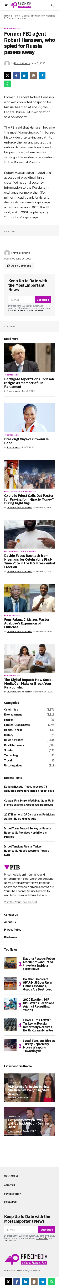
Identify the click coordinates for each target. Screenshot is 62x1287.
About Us (10, 922)
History (8, 735)
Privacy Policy (20, 310)
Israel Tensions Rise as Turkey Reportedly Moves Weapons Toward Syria (26, 850)
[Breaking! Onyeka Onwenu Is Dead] (29, 417)
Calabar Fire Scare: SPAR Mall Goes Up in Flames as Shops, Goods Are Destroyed (37, 984)
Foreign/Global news (17, 725)
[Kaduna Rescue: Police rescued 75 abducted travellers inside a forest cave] (10, 963)
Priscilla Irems (14, 1131)
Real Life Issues (12, 491)
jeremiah (12, 1097)
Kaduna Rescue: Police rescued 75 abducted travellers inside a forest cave (39, 964)
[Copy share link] (33, 75)
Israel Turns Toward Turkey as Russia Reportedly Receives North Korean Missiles (27, 832)
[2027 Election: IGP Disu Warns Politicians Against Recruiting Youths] (10, 1004)
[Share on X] (7, 75)
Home (7, 15)
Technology (11, 755)
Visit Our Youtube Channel (20, 902)
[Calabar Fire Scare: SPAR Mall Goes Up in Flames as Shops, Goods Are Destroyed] (10, 983)
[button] (6, 5)
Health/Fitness (13, 730)
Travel (8, 760)
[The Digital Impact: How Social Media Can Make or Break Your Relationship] (29, 658)
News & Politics (13, 740)
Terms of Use (37, 310)
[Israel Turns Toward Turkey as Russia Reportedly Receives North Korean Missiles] (10, 1024)
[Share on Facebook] (16, 75)
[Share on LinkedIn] (24, 75)
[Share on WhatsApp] (7, 84)
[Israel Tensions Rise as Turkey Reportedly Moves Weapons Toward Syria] (10, 1045)
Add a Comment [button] (21, 265)
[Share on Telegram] (42, 75)
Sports (8, 750)
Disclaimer (10, 937)
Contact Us (11, 914)
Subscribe (43, 299)
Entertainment (12, 551)
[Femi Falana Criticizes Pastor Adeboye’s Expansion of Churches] (29, 598)
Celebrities (11, 709)
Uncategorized (12, 28)
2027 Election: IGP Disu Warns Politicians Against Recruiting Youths (38, 1004)
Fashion (8, 719)
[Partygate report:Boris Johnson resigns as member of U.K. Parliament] (29, 357)
